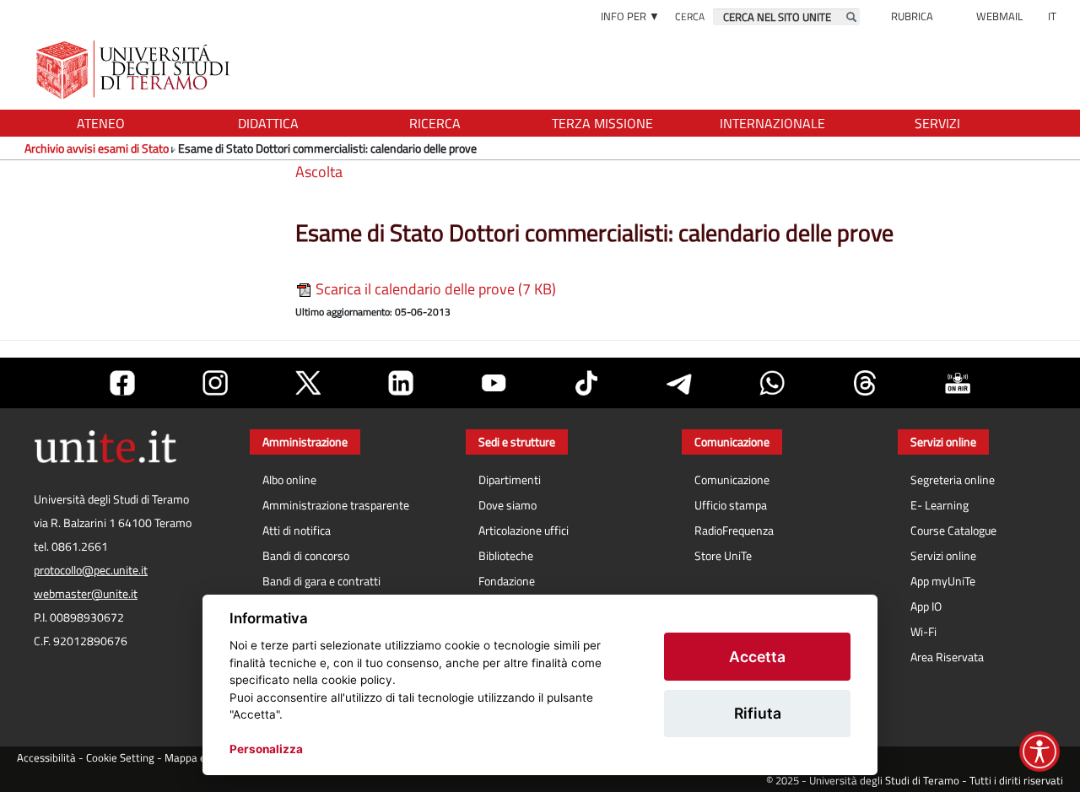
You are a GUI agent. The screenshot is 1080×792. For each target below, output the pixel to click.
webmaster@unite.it (86, 594)
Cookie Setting (120, 758)
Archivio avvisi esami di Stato (96, 148)
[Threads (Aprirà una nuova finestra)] (865, 383)
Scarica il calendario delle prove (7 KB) (434, 288)
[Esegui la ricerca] (851, 16)
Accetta (757, 656)
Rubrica (912, 16)
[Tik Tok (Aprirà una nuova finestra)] (586, 383)
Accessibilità (46, 758)
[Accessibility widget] (1039, 751)
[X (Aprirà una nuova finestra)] (308, 383)
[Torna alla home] (134, 69)
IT (1052, 16)
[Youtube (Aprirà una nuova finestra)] (493, 383)
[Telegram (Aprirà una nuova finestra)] (679, 383)
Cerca (690, 16)
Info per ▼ (630, 16)
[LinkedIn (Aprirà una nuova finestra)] (400, 383)
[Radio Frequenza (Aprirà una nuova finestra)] (957, 383)
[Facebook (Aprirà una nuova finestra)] (122, 383)
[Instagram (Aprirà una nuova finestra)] (215, 383)
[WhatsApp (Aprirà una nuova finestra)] (772, 383)
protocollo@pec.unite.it (91, 570)
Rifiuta (757, 713)
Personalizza (266, 749)
